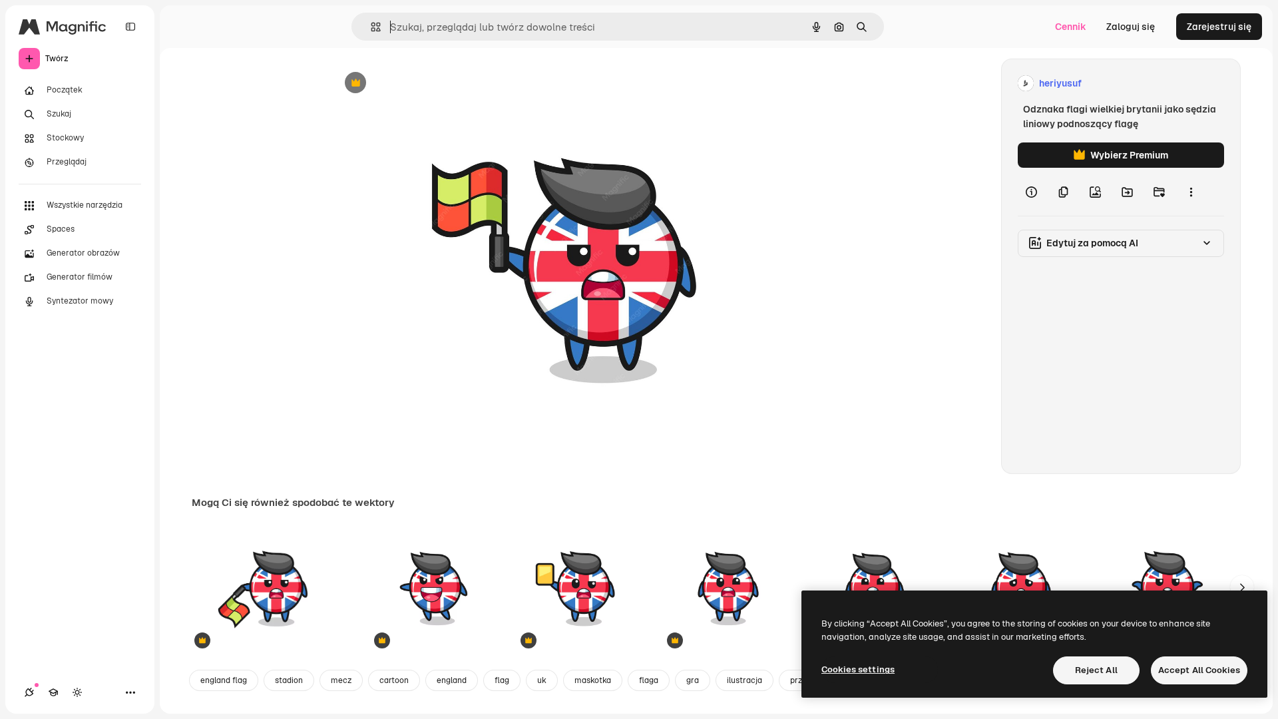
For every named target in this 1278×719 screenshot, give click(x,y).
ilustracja (744, 680)
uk (541, 680)
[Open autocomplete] (370, 27)
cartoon (394, 680)
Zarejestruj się (1219, 27)
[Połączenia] (29, 692)
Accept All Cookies (1199, 670)
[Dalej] (1242, 587)
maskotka (592, 680)
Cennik (1070, 27)
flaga (648, 680)
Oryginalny (423, 83)
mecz (341, 680)
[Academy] (53, 692)
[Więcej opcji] (1190, 191)
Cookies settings (858, 669)
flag (502, 680)
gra (692, 680)
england (452, 680)
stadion (289, 680)
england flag (223, 680)
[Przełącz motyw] (77, 692)
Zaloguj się (1130, 27)
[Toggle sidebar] (130, 26)
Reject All (1096, 670)
